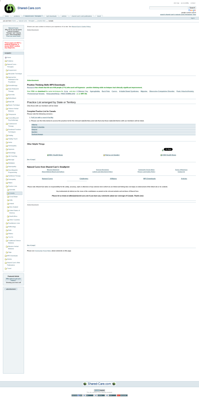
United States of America (14, 212)
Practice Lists (41, 21)
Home (7, 16)
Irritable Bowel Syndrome (129, 91)
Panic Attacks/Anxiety (185, 91)
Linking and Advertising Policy (102, 171)
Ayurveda (11, 94)
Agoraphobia (95, 91)
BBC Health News (56, 155)
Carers (114, 91)
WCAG (88, 395)
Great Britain (13, 196)
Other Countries (14, 220)
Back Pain (106, 91)
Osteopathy (12, 179)
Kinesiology (12, 153)
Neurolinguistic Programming (13, 171)
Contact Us (181, 171)
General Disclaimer (102, 169)
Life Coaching (12, 156)
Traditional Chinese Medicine (14, 242)
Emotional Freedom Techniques (14, 131)
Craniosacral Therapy (12, 125)
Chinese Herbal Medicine (13, 110)
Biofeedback (12, 98)
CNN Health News (169, 155)
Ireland (11, 203)
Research (31, 88)
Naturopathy (12, 166)
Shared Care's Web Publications (82, 16)
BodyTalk (11, 101)
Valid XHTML (99, 395)
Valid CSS (110, 395)
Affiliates (113, 179)
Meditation (11, 163)
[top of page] (31, 159)
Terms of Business (181, 169)
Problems (17, 16)
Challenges (84, 179)
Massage (11, 159)
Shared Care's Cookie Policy (81, 26)
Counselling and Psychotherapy (13, 119)
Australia (12, 189)
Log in (193, 18)
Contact (192, 3)
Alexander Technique (15, 73)
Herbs (10, 142)
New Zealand (13, 207)
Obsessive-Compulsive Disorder (161, 91)
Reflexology (12, 226)
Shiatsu (10, 233)
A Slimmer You (82, 91)
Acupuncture (12, 70)
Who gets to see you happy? (13, 279)
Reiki (9, 230)
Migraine (144, 91)
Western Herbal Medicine (13, 248)
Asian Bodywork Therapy (13, 90)
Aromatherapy (12, 85)
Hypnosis (11, 149)
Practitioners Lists (14, 223)
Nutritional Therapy (14, 176)
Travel (99, 16)
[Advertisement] (13, 331)
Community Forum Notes (146, 169)
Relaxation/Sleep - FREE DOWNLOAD (60, 94)
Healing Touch (12, 139)
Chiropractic (12, 114)
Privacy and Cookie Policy (146, 171)
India (10, 200)
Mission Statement (53, 169)
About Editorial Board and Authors (53, 171)
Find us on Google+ (112, 155)
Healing (10, 135)
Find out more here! (13, 36)
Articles (64, 16)
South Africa (13, 216)
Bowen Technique (14, 105)
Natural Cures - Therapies (33, 16)
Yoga (9, 252)
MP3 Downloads (51, 16)
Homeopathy (12, 146)
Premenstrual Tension (35, 94)
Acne (66, 91)
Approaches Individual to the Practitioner (13, 79)
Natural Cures (13, 28)
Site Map (176, 3)
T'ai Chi (10, 237)
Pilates (10, 183)
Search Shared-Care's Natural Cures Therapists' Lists (178, 14)
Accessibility (185, 3)
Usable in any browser (122, 395)
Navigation (8, 53)
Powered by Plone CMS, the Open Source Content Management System (99, 390)
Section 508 (76, 395)
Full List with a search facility (42, 118)
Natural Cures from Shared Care (24, 8)
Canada (11, 193)
